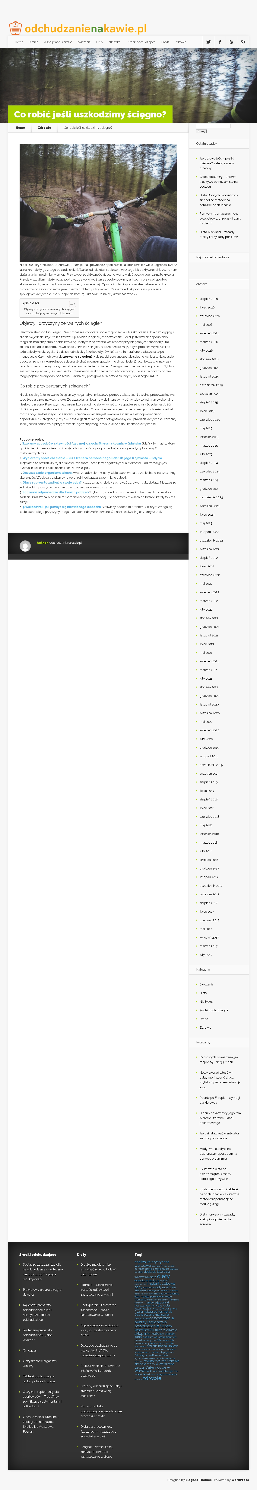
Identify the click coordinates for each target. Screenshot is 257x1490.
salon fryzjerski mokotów (152, 1357)
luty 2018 (206, 851)
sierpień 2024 (209, 463)
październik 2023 (211, 497)
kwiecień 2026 (209, 333)
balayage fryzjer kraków (163, 1266)
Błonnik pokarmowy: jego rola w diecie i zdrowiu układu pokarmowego (220, 1118)
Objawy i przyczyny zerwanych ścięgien (49, 309)
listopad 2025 (209, 376)
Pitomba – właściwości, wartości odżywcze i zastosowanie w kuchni (97, 1289)
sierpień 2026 (209, 299)
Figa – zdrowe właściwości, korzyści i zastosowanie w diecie (100, 1330)
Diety (99, 42)
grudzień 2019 (209, 747)
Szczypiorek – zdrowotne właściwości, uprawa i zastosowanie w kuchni (98, 1310)
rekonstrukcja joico (166, 1349)
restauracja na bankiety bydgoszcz (154, 1352)
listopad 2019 (209, 756)
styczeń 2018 (209, 860)
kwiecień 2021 (209, 661)
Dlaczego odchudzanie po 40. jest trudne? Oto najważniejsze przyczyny (99, 1350)
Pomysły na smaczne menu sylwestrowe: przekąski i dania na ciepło (220, 218)
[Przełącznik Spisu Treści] (70, 304)
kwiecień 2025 (209, 437)
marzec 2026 (209, 342)
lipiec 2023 (207, 514)
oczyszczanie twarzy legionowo (154, 1320)
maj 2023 (206, 523)
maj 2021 (206, 652)
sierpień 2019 (209, 782)
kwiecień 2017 (209, 937)
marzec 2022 (209, 601)
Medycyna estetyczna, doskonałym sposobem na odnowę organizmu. (218, 1153)
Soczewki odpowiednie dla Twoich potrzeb (56, 492)
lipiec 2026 (207, 307)
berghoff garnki (143, 1268)
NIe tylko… (115, 42)
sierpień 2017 (208, 903)
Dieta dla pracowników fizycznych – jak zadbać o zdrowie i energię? (98, 1431)
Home (19, 42)
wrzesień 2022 (210, 549)
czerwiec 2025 (210, 419)
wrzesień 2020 (210, 713)
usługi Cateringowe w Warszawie (152, 1369)
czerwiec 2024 (210, 471)
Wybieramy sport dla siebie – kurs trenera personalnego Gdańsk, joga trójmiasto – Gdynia (92, 458)
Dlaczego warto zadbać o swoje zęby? (52, 482)
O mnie (33, 42)
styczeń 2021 (209, 687)
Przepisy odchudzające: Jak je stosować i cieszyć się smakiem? (101, 1391)
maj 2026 (206, 324)
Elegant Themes (199, 1480)
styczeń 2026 (209, 359)
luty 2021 (206, 678)
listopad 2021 (209, 635)
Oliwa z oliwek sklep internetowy (156, 1332)
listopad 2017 (209, 877)
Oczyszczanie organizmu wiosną (47, 473)
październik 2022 (211, 540)
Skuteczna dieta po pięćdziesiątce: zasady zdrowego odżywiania (215, 1174)
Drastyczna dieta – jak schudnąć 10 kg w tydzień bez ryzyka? (98, 1269)
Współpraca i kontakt (58, 42)
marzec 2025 (209, 445)
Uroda (165, 42)
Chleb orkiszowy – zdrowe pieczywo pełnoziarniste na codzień (219, 181)
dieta (152, 1277)
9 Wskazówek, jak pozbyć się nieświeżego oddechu (62, 507)
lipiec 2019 (207, 791)
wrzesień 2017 (209, 894)
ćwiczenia (84, 42)
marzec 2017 (208, 946)
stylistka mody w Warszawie (154, 1364)
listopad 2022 (209, 532)
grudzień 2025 (209, 368)
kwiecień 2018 (209, 834)
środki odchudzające (141, 42)
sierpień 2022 (209, 558)
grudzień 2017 (209, 868)
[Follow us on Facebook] (220, 42)
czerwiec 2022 (210, 575)
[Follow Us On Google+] (243, 42)
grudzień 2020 (210, 696)
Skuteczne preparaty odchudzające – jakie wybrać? (37, 1335)
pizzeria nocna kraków (162, 1346)
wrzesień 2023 (210, 506)
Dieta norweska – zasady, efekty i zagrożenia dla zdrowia (217, 1219)
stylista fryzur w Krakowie (161, 1361)
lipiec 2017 (207, 911)
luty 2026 (206, 350)
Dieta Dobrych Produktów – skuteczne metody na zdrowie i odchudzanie (219, 200)
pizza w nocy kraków (146, 1343)
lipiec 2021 (207, 644)
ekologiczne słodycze (147, 1280)
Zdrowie (180, 42)
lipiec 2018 (207, 808)
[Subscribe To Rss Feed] (231, 42)
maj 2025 (206, 428)
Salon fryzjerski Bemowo (148, 1355)
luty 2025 (206, 454)
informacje (148, 1287)
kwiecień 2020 (209, 730)
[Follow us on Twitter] (208, 42)
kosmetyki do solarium (158, 1290)
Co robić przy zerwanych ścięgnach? (51, 313)
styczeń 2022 (209, 618)
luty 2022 (206, 609)
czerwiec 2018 (210, 816)
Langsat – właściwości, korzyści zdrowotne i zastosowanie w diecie (97, 1451)
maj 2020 (206, 722)
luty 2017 (206, 955)
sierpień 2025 (209, 402)
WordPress (240, 1480)
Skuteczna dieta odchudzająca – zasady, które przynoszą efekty (101, 1411)
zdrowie (151, 1378)
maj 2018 (206, 825)
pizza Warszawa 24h (162, 1340)
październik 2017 (211, 886)
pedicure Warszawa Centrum (159, 1336)
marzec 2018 (209, 842)
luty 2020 (206, 739)
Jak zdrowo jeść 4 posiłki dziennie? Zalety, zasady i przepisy (217, 163)
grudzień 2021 (209, 627)
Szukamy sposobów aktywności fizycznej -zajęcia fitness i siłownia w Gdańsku (81, 443)
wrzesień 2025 (210, 394)
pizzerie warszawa (145, 1349)
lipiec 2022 (207, 566)
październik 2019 (211, 765)
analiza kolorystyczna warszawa (152, 1263)
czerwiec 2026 (210, 316)
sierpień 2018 (209, 799)
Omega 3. (29, 1350)
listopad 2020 (209, 704)
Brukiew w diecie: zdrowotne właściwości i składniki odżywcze (100, 1370)
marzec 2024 (209, 480)
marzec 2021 (208, 670)
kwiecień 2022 (209, 592)
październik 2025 (211, 385)
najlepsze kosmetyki (158, 1311)
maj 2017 (206, 929)
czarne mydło (161, 1268)
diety (163, 1276)
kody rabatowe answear (155, 1288)
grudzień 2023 (209, 488)
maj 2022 (206, 583)
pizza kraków (142, 1340)
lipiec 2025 (207, 411)
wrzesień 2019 (209, 773)
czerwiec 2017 (209, 920)
